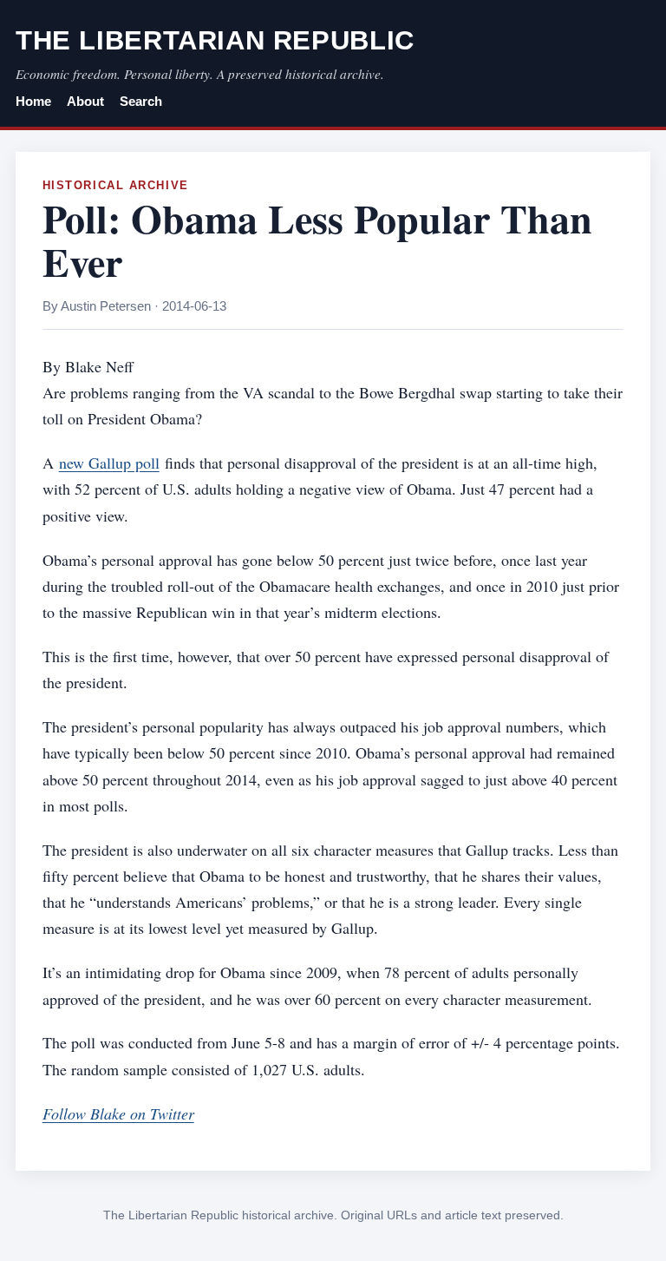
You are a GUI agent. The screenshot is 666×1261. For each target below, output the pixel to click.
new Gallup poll (109, 462)
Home (33, 101)
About (85, 101)
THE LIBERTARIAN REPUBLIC (215, 40)
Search (141, 101)
